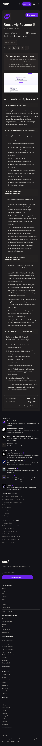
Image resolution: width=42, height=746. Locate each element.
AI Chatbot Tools (7, 505)
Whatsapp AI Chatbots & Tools (11, 536)
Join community (16, 577)
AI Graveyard (33, 739)
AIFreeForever (6, 652)
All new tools (6, 697)
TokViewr (5, 688)
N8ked (4, 705)
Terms (18, 741)
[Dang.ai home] (5, 4)
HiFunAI (4, 718)
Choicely (4, 693)
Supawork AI (6, 663)
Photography (6, 607)
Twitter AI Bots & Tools (9, 528)
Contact (13, 741)
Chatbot (4, 596)
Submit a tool (5, 741)
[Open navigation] (38, 4)
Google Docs (6, 629)
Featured (17, 739)
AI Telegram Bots (7, 523)
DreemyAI (5, 724)
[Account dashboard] (34, 4)
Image (4, 591)
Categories (10, 739)
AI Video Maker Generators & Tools (12, 496)
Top (27, 739)
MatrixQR (5, 685)
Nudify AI (5, 716)
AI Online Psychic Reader (9, 655)
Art (3, 593)
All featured (6, 666)
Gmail (3, 627)
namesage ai (5, 680)
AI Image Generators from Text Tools (13, 499)
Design (4, 604)
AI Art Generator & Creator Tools (12, 502)
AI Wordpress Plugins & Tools (11, 539)
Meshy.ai (4, 657)
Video (4, 588)
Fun (3, 602)
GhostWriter (6, 674)
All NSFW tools (7, 728)
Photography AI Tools (8, 516)
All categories (7, 611)
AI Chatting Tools (7, 507)
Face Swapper (6, 644)
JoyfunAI (5, 721)
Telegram (5, 619)
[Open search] (19, 4)
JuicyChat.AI (6, 707)
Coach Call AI (6, 691)
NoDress (4, 713)
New (23, 739)
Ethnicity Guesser (7, 649)
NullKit (4, 682)
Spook (4, 677)
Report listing (23, 406)
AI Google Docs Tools (8, 534)
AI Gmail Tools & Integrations (10, 531)
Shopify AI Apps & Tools (9, 542)
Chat (3, 599)
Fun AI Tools (5, 510)
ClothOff (5, 710)
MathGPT (5, 660)
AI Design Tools (6, 513)
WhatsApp (5, 632)
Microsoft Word (7, 621)
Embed (34, 406)
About (3, 739)
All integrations (7, 636)
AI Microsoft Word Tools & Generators (13, 526)
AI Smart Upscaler (7, 646)
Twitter (4, 624)
